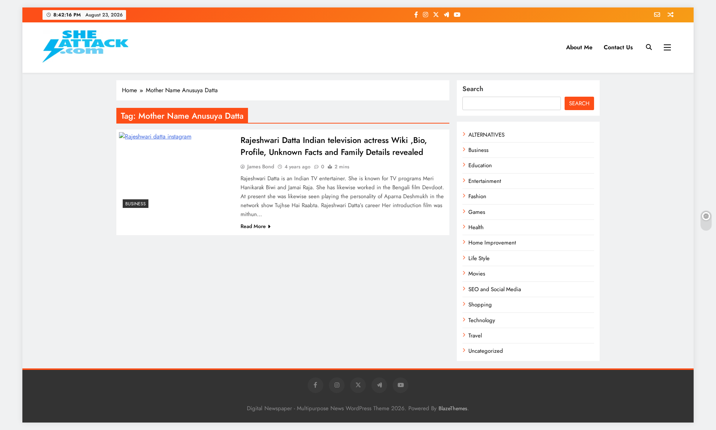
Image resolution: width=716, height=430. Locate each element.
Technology (481, 320)
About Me (579, 47)
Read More (253, 226)
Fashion (477, 196)
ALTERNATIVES (486, 135)
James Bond (260, 166)
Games (476, 212)
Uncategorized (485, 351)
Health (476, 227)
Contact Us (618, 47)
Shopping (480, 304)
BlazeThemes (453, 408)
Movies (476, 273)
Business (135, 203)
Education (480, 165)
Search (472, 89)
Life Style (479, 258)
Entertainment (484, 181)
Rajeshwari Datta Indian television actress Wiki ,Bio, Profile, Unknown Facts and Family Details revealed (334, 146)
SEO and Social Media (494, 289)
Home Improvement (492, 243)
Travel (475, 335)
